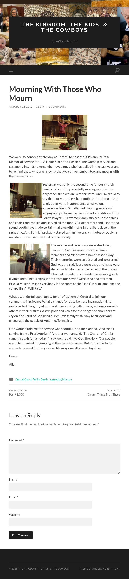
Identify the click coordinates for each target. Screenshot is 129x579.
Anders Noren (101, 568)
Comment (16, 440)
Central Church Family (27, 379)
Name (14, 479)
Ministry (67, 379)
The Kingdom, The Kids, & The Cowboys (64, 27)
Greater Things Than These (103, 392)
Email (13, 497)
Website (14, 514)
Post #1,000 (18, 392)
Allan (40, 106)
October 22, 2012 (20, 106)
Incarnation (55, 379)
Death (44, 379)
